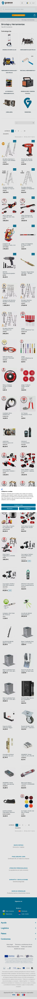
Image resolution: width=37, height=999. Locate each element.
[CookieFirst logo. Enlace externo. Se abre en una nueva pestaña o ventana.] (2, 489)
